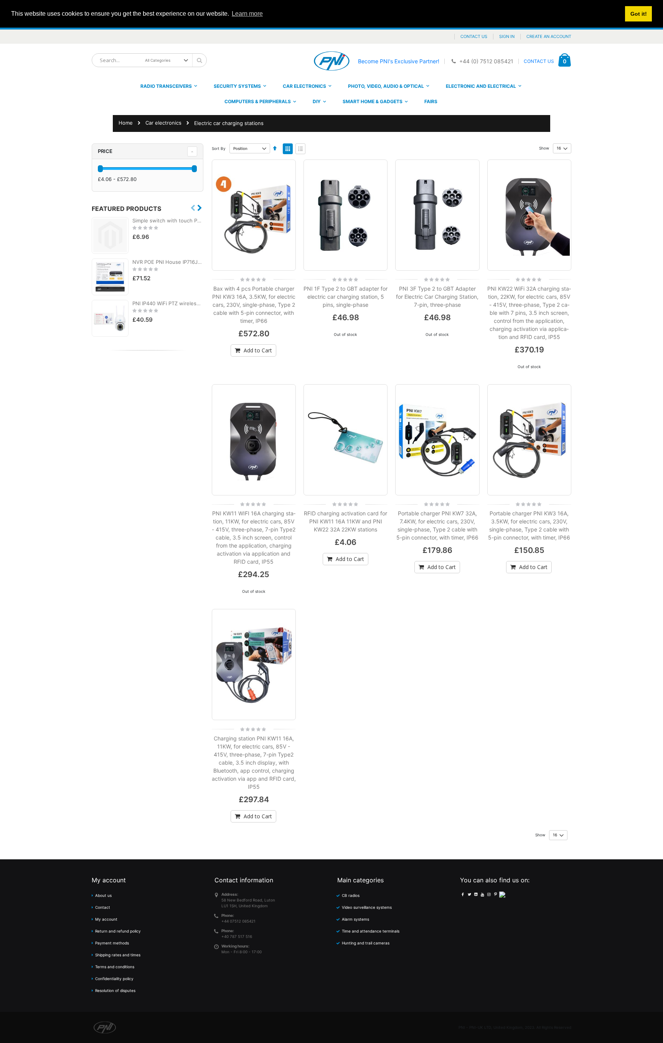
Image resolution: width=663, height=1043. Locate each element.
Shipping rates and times (117, 955)
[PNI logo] (331, 61)
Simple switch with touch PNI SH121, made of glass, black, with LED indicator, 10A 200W (167, 220)
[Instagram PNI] (488, 894)
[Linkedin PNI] (475, 894)
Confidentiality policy (114, 978)
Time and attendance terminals (370, 931)
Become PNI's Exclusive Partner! (398, 61)
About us (103, 895)
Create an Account (548, 36)
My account (106, 919)
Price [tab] (105, 151)
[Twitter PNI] (469, 894)
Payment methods (112, 943)
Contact (102, 907)
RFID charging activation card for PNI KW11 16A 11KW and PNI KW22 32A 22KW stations (345, 521)
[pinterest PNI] (495, 894)
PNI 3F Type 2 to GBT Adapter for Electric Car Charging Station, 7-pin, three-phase (437, 296)
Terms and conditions (114, 966)
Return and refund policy (118, 931)
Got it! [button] (638, 14)
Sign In (507, 36)
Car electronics (163, 122)
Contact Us (473, 36)
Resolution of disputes (115, 990)
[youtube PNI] (482, 894)
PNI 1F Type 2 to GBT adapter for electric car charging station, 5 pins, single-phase (345, 296)
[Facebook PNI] (462, 894)
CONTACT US (539, 61)
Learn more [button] (247, 13)
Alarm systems (355, 919)
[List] (300, 148)
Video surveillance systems (367, 907)
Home (126, 123)
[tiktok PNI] (502, 894)
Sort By (219, 148)
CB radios (351, 895)
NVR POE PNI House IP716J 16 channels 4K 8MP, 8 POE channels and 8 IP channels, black (167, 262)
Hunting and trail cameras (365, 943)
